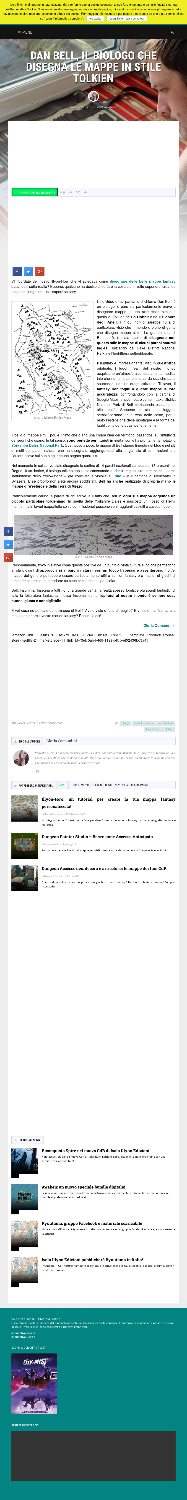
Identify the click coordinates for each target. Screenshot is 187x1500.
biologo (126, 723)
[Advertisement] (93, 155)
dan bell (138, 723)
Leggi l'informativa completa (126, 18)
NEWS (21, 723)
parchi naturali (165, 723)
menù (26, 32)
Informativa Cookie (23, 1336)
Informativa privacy (23, 1333)
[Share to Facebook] (17, 274)
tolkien (169, 729)
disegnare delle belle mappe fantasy (143, 281)
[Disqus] (93, 960)
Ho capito (95, 18)
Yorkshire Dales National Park (37, 445)
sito (118, 475)
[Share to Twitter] (28, 274)
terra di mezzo (154, 729)
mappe (150, 723)
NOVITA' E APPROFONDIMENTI (44, 723)
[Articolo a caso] (78, 192)
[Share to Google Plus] (39, 274)
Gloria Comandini (83, 107)
